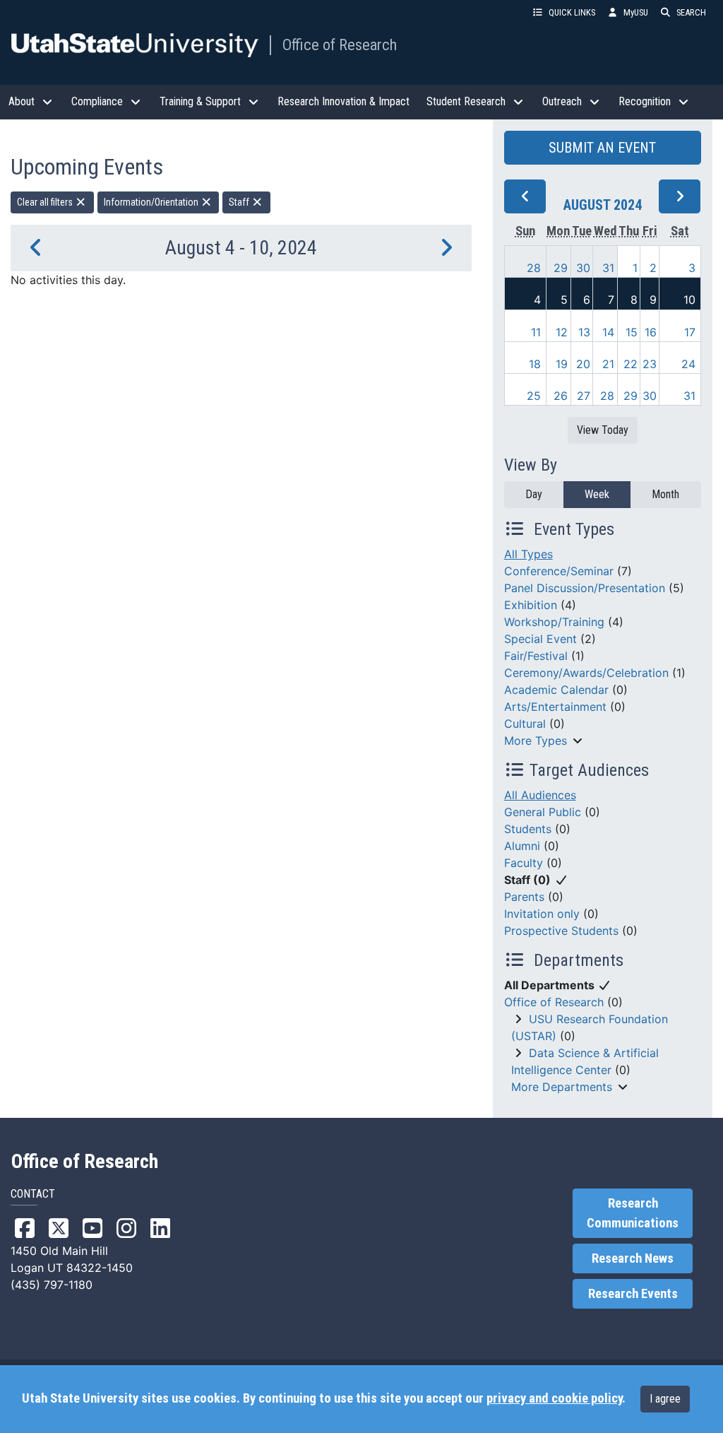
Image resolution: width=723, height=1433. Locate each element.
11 (536, 332)
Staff (240, 202)
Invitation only (542, 914)
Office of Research (339, 44)
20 (583, 364)
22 (630, 364)
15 (632, 332)
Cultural (525, 723)
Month (665, 494)
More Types (535, 740)
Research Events (633, 1294)
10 (689, 300)
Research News (633, 1258)
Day (533, 494)
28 (534, 268)
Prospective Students (561, 931)
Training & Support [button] (200, 101)
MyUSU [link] (635, 12)
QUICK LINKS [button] (572, 12)
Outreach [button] (562, 101)
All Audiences (540, 795)
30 (583, 268)
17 (689, 332)
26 (561, 396)
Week (597, 494)
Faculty (523, 863)
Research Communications (633, 1213)
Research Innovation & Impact (343, 101)
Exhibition (530, 605)
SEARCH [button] (691, 12)
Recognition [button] (645, 101)
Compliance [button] (97, 101)
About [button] (21, 101)
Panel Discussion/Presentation (584, 588)
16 (651, 332)
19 (562, 364)
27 (583, 396)
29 (561, 268)
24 (688, 364)
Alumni (522, 846)
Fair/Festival (536, 656)
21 (608, 364)
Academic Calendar (556, 690)
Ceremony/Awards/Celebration (586, 673)
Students (527, 829)
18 (535, 364)
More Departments (561, 1087)
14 (608, 332)
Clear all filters (46, 202)
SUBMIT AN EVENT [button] (602, 147)
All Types (528, 554)
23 (650, 364)
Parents (524, 897)
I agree (665, 1398)
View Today (602, 430)
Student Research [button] (466, 101)
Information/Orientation (152, 202)
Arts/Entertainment (555, 707)
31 (608, 268)
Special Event (540, 639)
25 (534, 396)
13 (584, 332)
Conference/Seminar (559, 571)
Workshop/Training (554, 622)
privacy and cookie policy (554, 1398)
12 (562, 332)
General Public (542, 812)
